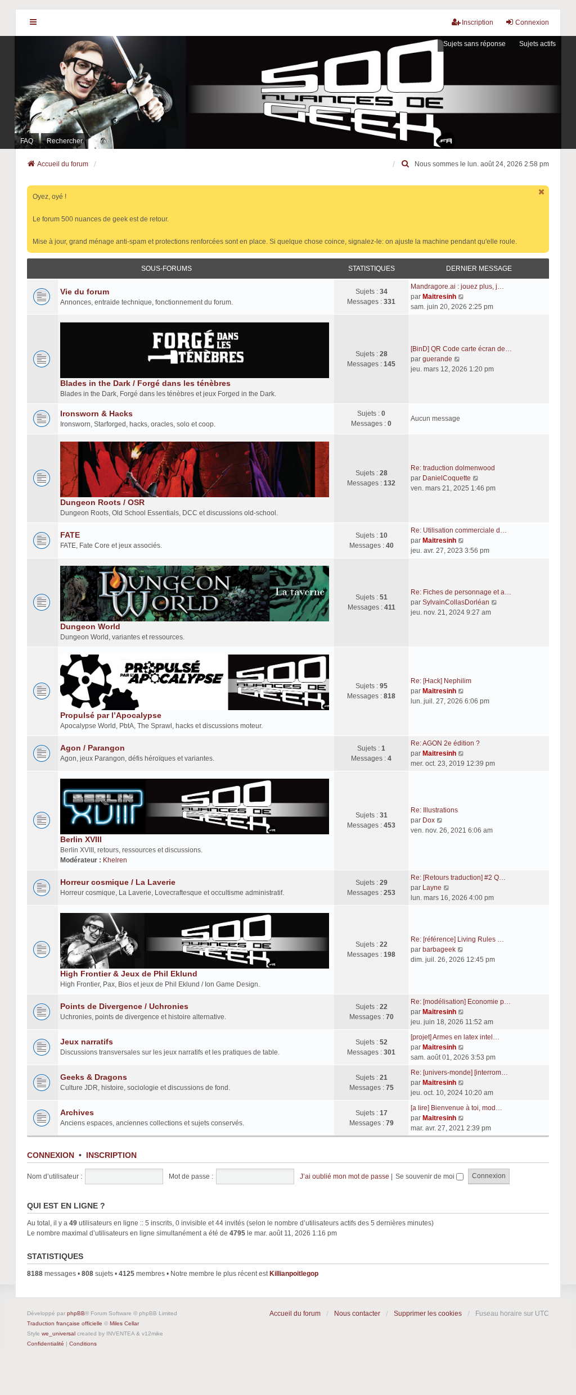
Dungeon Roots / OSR (102, 502)
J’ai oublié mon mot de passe (344, 1176)
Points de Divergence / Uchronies (124, 1006)
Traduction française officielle (64, 1323)
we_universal (58, 1333)
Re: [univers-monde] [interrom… (459, 1072)
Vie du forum (84, 291)
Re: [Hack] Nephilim (441, 681)
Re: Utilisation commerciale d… (459, 530)
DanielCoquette (446, 478)
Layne (432, 888)
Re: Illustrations (434, 810)
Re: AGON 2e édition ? (445, 743)
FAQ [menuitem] (26, 141)
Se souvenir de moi (425, 1176)
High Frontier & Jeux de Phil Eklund (128, 973)
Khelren (115, 860)
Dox (428, 820)
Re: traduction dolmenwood (453, 468)
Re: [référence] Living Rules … (457, 939)
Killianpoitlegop (293, 1274)
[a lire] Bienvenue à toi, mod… (456, 1108)
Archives (77, 1112)
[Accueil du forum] (288, 92)
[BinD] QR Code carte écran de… (461, 349)
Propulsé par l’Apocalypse (110, 715)
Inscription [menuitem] (477, 22)
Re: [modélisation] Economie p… (461, 1002)
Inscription (111, 1155)
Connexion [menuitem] (532, 22)
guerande (437, 359)
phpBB (76, 1313)
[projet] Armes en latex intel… (455, 1037)
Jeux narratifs (86, 1041)
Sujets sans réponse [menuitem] (474, 44)
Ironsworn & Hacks (96, 413)
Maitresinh (439, 297)
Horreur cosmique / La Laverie (118, 882)
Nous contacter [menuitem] (357, 1313)
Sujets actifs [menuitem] (537, 44)
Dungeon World (90, 626)
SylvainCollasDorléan (455, 602)
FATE (70, 534)
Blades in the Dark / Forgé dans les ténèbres (145, 383)
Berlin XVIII (81, 839)
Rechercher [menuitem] (65, 141)
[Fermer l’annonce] (542, 192)
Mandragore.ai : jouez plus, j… (457, 286)
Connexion (50, 1155)
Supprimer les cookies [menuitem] (428, 1313)
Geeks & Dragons (93, 1077)
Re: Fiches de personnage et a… (461, 592)
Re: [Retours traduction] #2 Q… (458, 877)
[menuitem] (405, 164)
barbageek (439, 949)
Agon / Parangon (92, 747)
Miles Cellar (124, 1323)
